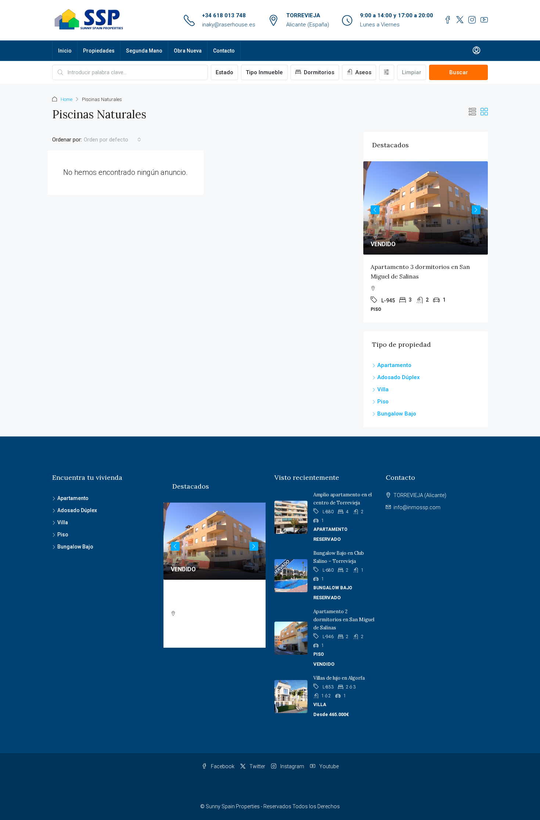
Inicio (65, 51)
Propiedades (99, 51)
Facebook (222, 766)
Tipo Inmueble (264, 72)
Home (66, 99)
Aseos (362, 72)
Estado (224, 72)
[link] (425, 208)
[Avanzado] (386, 72)
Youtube (328, 766)
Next (476, 209)
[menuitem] (476, 50)
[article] (425, 242)
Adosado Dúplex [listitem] (398, 377)
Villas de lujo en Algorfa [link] (339, 678)
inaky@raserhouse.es (228, 24)
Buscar (458, 72)
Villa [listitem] (383, 389)
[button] (472, 112)
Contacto (224, 51)
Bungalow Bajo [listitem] (396, 413)
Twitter (256, 766)
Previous (375, 209)
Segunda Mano (144, 51)
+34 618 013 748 (224, 15)
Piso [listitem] (383, 401)
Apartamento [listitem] (394, 365)
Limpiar (411, 72)
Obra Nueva (188, 51)
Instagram (291, 766)
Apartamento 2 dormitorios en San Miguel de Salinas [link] (343, 619)
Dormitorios (318, 72)
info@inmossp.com (416, 507)
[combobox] (112, 139)
